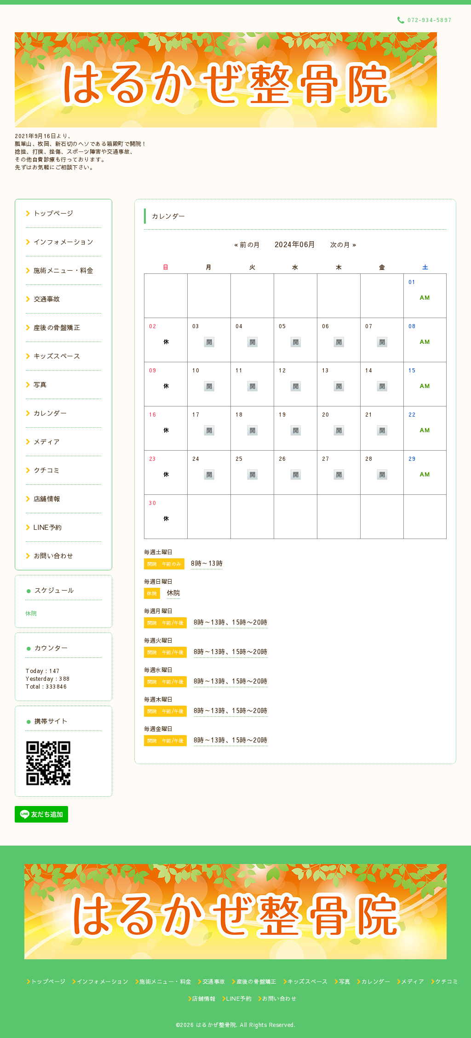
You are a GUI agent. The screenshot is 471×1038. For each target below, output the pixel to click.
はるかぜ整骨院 (216, 1024)
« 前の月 (247, 244)
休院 (31, 613)
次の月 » (343, 244)
